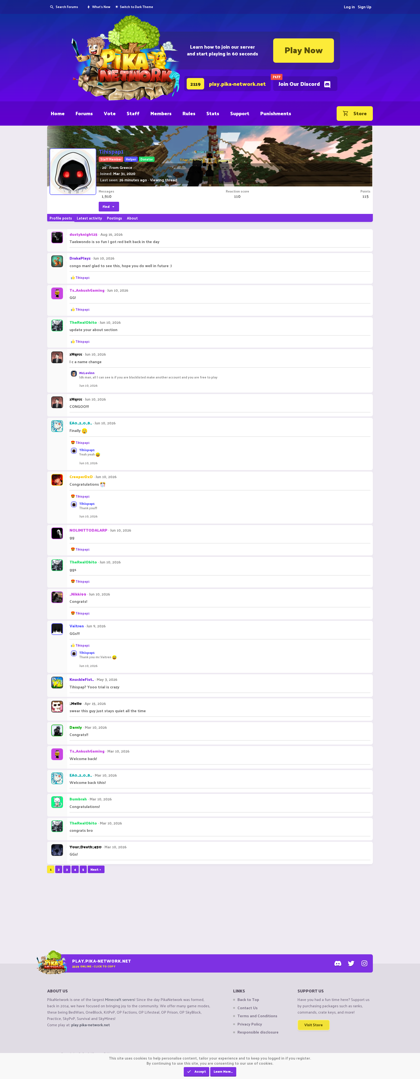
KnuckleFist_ (82, 679)
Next (94, 869)
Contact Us (247, 1008)
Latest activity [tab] (89, 218)
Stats (212, 113)
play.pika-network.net (90, 1024)
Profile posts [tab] (61, 218)
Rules (189, 113)
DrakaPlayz (80, 258)
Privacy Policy (249, 1024)
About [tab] (132, 218)
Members (161, 113)
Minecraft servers (119, 999)
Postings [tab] (114, 218)
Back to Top (248, 999)
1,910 (107, 196)
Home (58, 113)
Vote (110, 113)
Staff (133, 113)
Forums (84, 113)
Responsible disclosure (258, 1032)
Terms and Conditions (257, 1016)
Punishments (275, 113)
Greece (126, 167)
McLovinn (87, 373)
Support (239, 113)
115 (365, 196)
